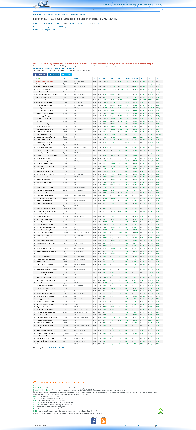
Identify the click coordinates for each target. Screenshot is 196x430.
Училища (119, 4)
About (135, 426)
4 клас (35, 23)
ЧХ (141, 79)
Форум (157, 4)
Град (64, 79)
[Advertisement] (94, 47)
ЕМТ (104, 79)
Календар (131, 4)
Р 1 (94, 79)
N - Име (36, 79)
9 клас (72, 23)
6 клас (50, 23)
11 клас (88, 23)
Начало (107, 4)
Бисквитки (159, 426)
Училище (77, 79)
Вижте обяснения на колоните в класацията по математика (54, 68)
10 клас (80, 23)
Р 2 (99, 79)
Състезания (144, 4)
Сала (149, 79)
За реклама (128, 426)
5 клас (43, 23)
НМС (157, 79)
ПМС (119, 79)
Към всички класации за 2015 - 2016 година (51, 26)
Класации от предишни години (45, 29)
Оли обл (135, 79)
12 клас (97, 23)
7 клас (57, 23)
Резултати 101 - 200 (56, 347)
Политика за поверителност (146, 426)
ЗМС (111, 79)
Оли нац (127, 79)
